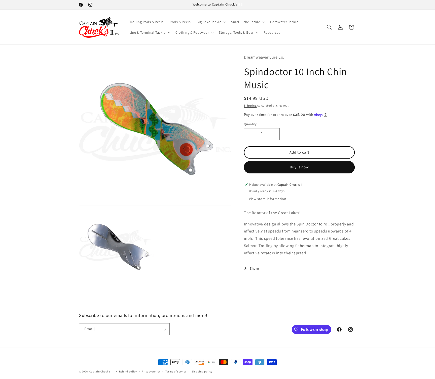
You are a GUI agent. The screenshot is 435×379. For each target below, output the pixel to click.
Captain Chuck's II (101, 371)
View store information (267, 199)
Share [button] (254, 268)
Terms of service (176, 371)
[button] (211, 22)
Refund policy (128, 371)
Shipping (250, 105)
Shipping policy (202, 371)
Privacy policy (151, 371)
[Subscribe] (163, 329)
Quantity (250, 124)
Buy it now (299, 167)
